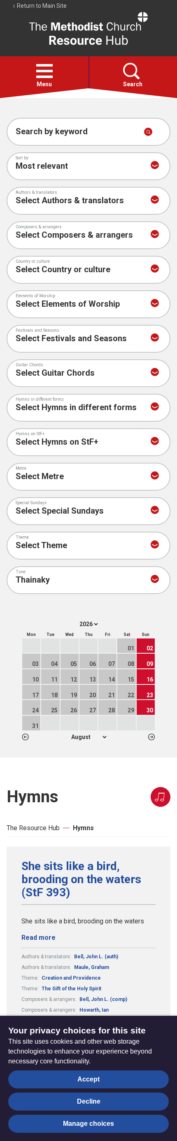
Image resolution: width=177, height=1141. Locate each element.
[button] (44, 71)
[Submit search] (148, 132)
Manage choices (88, 1123)
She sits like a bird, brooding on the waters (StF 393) (81, 879)
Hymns (83, 828)
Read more (38, 937)
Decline (88, 1101)
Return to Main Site (41, 5)
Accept (88, 1079)
